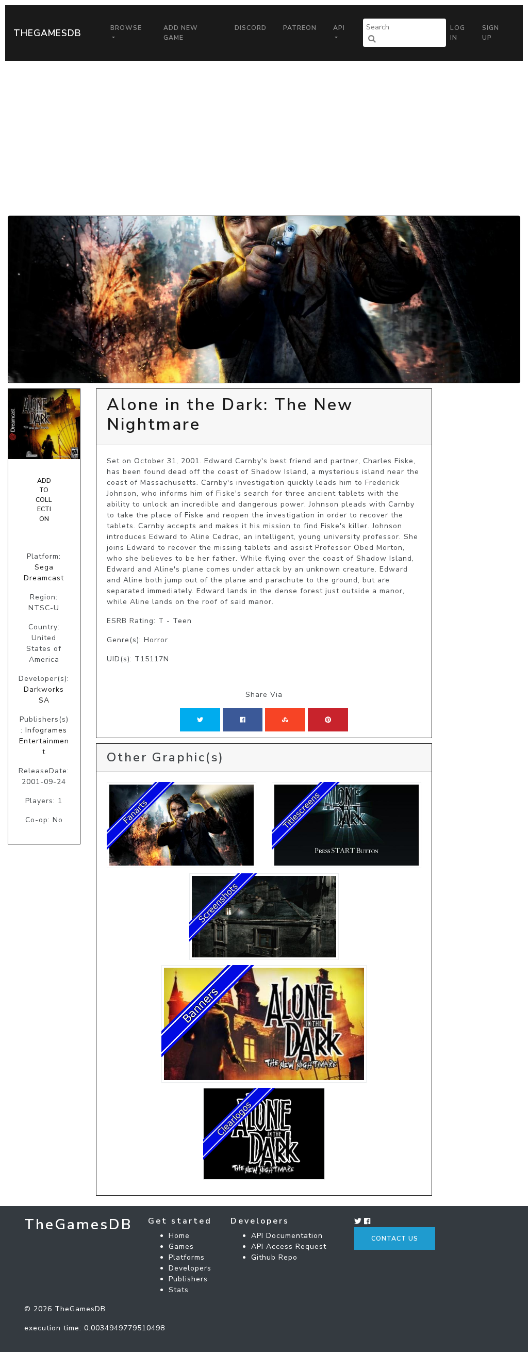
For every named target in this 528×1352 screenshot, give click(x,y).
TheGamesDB (47, 33)
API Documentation (287, 1236)
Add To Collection (44, 500)
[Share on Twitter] (200, 719)
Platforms (187, 1257)
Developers (190, 1268)
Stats (179, 1290)
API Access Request (288, 1246)
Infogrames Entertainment (44, 741)
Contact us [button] (394, 1238)
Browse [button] (126, 28)
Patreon (300, 28)
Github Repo (274, 1257)
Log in (457, 32)
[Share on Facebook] (242, 719)
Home (179, 1236)
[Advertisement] (264, 138)
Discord (251, 28)
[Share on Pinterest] (328, 719)
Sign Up (490, 32)
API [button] (339, 28)
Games (181, 1246)
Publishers (188, 1279)
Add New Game (180, 32)
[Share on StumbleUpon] (285, 719)
